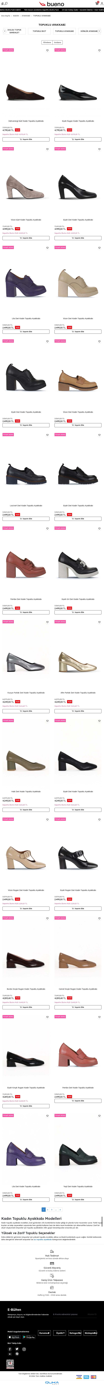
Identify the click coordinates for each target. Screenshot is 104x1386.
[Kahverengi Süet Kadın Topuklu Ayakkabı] (26, 83)
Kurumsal (44, 1333)
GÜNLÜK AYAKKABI (64, 31)
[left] (5, 31)
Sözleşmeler (90, 1333)
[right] (99, 31)
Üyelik (59, 1333)
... (56, 1210)
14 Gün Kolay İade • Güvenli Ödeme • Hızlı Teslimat (72, 10)
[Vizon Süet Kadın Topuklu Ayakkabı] (26, 182)
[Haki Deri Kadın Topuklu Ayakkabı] (26, 754)
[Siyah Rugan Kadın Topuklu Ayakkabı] (78, 83)
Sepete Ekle (27, 139)
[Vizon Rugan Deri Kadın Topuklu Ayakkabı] (26, 853)
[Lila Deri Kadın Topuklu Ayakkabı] (26, 281)
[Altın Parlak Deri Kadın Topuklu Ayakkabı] (78, 655)
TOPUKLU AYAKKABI (39, 31)
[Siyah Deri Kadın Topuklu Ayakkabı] (78, 182)
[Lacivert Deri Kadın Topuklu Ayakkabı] (26, 468)
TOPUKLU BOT (14, 31)
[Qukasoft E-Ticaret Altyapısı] (52, 1383)
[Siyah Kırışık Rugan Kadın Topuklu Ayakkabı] (26, 1050)
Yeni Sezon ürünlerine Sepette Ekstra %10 (30, 10)
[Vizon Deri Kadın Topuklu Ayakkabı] (78, 281)
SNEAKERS (89, 31)
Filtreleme (47, 42)
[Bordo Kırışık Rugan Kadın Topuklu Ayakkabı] (26, 951)
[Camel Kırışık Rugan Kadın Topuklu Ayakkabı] (78, 951)
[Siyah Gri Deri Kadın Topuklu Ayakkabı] (78, 562)
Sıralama (57, 42)
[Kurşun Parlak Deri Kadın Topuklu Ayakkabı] (26, 655)
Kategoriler (75, 1333)
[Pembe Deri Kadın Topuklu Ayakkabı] (26, 562)
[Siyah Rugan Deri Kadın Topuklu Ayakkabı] (78, 853)
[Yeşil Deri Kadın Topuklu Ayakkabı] (78, 1149)
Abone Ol (92, 1314)
